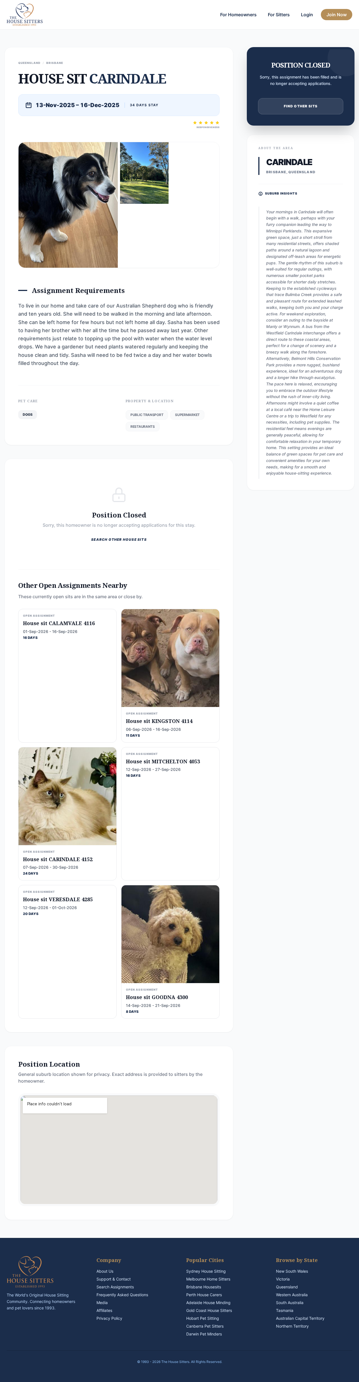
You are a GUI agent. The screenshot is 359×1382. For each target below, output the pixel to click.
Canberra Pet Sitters (205, 1326)
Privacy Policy (109, 1318)
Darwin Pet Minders (204, 1334)
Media (102, 1302)
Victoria (283, 1279)
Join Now (336, 14)
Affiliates (104, 1310)
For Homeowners (238, 14)
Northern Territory (292, 1326)
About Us (104, 1271)
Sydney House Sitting (206, 1271)
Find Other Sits (301, 106)
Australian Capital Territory (300, 1318)
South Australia (289, 1302)
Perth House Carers (204, 1294)
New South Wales (292, 1271)
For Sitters (279, 14)
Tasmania (284, 1310)
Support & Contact (113, 1279)
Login (307, 14)
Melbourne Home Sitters (208, 1279)
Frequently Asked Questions (122, 1294)
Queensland (287, 1286)
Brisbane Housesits (203, 1286)
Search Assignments (115, 1286)
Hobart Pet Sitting (202, 1318)
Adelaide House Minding (208, 1302)
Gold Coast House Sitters (209, 1310)
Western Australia (292, 1294)
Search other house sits (119, 539)
